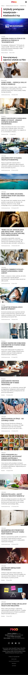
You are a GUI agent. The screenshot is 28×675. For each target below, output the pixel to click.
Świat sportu (17, 652)
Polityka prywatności (14, 661)
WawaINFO (23, 648)
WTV (9, 649)
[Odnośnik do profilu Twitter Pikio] (12, 643)
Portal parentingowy (18, 651)
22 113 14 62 (18, 636)
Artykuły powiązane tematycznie (12, 5)
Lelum (10, 648)
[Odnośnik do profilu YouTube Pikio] (15, 643)
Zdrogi (8, 651)
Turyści (12, 649)
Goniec (21, 652)
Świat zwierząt (21, 649)
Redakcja (14, 663)
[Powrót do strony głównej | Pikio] (14, 2)
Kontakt (14, 665)
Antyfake (12, 651)
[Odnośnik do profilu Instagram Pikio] (19, 643)
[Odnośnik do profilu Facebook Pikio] (9, 643)
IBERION (14, 633)
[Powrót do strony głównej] (14, 629)
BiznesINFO (14, 648)
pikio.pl (2, 5)
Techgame (4, 651)
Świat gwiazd (11, 652)
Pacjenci (18, 648)
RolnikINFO (5, 649)
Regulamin (14, 659)
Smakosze (16, 649)
